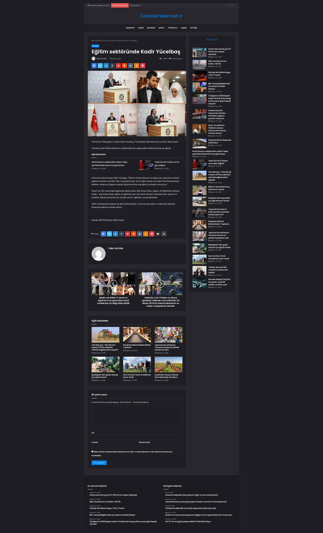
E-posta (95, 442)
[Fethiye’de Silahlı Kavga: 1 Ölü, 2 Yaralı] (199, 76)
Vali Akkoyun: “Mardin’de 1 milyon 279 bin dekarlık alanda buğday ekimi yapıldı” (105, 347)
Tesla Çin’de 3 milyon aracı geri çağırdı (218, 162)
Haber (141, 28)
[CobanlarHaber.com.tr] (161, 16)
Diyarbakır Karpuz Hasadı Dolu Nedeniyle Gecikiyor (166, 376)
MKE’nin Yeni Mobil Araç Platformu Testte (219, 188)
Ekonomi (151, 28)
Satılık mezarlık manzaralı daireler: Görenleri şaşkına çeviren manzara (217, 114)
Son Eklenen (212, 39)
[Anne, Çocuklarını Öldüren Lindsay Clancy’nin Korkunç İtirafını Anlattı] (199, 128)
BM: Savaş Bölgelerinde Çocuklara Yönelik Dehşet (219, 86)
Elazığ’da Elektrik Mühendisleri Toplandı (137, 346)
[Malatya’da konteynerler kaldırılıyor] (199, 143)
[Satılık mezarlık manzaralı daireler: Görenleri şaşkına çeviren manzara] (199, 114)
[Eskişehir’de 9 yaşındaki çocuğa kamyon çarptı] (199, 201)
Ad (93, 433)
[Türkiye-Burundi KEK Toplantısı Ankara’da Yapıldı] (199, 270)
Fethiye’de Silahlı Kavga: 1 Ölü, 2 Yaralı (145, 5)
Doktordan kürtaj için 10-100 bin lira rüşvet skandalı (219, 52)
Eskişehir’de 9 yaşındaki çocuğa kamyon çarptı (219, 199)
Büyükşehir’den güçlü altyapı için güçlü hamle (105, 376)
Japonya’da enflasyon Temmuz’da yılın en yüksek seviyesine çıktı (167, 347)
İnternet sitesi (144, 442)
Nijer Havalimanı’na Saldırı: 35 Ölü (217, 62)
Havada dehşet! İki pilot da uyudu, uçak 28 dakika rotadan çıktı (219, 282)
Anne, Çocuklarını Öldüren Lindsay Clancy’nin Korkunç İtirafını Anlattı (217, 129)
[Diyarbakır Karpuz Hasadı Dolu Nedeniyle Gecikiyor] (168, 364)
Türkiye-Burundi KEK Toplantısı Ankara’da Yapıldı (218, 270)
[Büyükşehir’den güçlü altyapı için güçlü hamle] (105, 364)
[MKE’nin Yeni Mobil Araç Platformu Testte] (199, 190)
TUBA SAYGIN (101, 59)
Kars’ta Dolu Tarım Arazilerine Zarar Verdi (137, 376)
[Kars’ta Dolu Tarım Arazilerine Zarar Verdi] (137, 364)
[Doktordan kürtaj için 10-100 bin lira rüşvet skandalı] (199, 52)
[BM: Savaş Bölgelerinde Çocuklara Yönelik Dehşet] (199, 87)
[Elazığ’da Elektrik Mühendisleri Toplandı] (137, 335)
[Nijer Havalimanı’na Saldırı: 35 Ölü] (199, 64)
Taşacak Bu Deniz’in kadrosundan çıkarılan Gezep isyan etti (218, 212)
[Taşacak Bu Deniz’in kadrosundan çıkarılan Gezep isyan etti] (199, 212)
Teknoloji (172, 28)
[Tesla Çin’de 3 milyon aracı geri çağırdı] (146, 165)
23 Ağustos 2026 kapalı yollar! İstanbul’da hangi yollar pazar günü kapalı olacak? (219, 99)
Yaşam (184, 28)
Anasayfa (130, 28)
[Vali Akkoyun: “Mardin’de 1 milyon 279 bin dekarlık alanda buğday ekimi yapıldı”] (105, 335)
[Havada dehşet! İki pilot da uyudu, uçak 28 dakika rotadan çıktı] (199, 283)
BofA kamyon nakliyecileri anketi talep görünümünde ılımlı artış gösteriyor (210, 152)
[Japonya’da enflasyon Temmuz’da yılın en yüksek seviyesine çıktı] (168, 335)
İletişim (193, 28)
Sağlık (161, 28)
